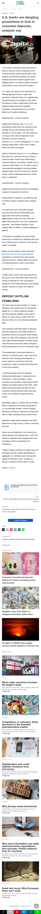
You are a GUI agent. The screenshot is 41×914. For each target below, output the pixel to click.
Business (5, 13)
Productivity (6, 759)
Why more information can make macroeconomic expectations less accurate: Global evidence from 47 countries (20, 847)
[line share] (23, 529)
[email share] (7, 529)
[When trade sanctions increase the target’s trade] (20, 665)
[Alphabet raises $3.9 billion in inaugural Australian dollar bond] (20, 598)
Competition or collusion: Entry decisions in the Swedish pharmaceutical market (20, 724)
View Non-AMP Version (25, 906)
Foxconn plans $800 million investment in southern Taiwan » (21, 500)
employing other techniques (15, 254)
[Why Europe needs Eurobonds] (20, 789)
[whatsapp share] (19, 529)
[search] (38, 3)
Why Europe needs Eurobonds (19, 806)
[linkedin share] (15, 529)
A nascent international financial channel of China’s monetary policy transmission (19, 580)
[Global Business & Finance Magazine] (20, 3)
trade (4, 677)
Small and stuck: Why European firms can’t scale (20, 889)
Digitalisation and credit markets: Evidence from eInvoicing (15, 767)
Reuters (12, 468)
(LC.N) (33, 142)
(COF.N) (27, 124)
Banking (13, 9)
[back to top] (36, 906)
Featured (5, 717)
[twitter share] (3, 529)
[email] (10, 912)
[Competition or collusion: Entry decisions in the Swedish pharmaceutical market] (20, 705)
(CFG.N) (25, 154)
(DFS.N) (12, 142)
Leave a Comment (20, 520)
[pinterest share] (11, 529)
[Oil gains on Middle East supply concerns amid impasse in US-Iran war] (20, 629)
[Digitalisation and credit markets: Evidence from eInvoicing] (20, 747)
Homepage (5, 9)
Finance (20, 9)
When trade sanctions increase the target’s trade (19, 683)
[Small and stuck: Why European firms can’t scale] (20, 871)
